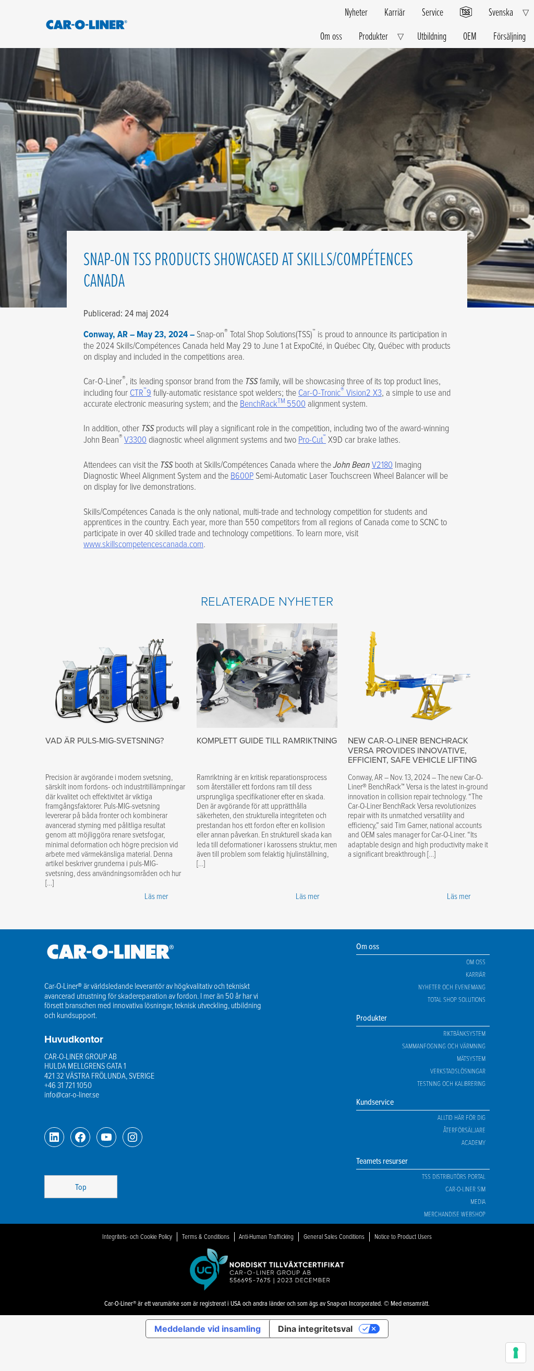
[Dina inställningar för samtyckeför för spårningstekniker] (516, 1353)
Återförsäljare (464, 1129)
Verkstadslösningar (458, 1070)
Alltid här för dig (462, 1117)
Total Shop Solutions (457, 999)
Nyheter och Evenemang (452, 986)
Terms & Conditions (205, 1236)
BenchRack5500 (273, 403)
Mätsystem (471, 1058)
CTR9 (140, 392)
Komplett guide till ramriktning (267, 741)
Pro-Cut (312, 439)
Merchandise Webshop (455, 1214)
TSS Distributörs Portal (454, 1176)
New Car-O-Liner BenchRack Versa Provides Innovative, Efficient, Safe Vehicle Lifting (412, 750)
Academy (474, 1142)
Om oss (331, 36)
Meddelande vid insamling (207, 1328)
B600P (241, 475)
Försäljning (509, 36)
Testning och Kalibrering (451, 1083)
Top (81, 1186)
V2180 (382, 464)
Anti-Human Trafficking (266, 1236)
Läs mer (156, 896)
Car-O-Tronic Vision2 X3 (340, 392)
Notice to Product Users (403, 1236)
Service (432, 12)
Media (478, 1201)
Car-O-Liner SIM (465, 1188)
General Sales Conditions (334, 1236)
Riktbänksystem (464, 1033)
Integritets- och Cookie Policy (137, 1236)
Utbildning (431, 36)
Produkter (373, 36)
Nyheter (356, 12)
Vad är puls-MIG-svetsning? (104, 741)
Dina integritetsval (315, 1328)
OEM (470, 36)
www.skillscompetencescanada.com (143, 543)
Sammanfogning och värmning (444, 1045)
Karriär (394, 12)
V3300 (135, 439)
